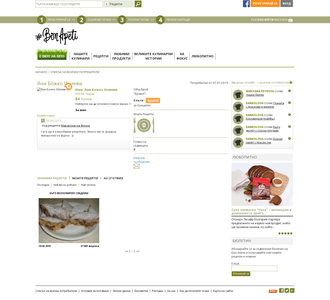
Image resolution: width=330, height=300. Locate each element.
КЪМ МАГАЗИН (269, 20)
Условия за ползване (95, 291)
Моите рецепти (85, 178)
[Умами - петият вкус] (288, 233)
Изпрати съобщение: (142, 160)
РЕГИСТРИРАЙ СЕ (59, 20)
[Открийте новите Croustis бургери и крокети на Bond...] (282, 233)
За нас (171, 291)
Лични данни (122, 291)
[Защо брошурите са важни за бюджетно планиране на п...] (291, 233)
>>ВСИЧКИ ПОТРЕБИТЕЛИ (273, 82)
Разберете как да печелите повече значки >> (103, 103)
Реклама (157, 291)
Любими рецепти (52, 178)
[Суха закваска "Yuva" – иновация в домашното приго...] (279, 233)
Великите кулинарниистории (153, 56)
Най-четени (88, 184)
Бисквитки (141, 291)
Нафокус (182, 56)
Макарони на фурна (75, 125)
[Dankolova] (238, 106)
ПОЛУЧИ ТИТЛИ (138, 20)
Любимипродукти (121, 56)
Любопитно (202, 56)
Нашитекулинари (81, 56)
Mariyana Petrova (260, 91)
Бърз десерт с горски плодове (263, 128)
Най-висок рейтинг (65, 184)
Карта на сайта (223, 291)
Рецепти (100, 56)
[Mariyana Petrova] (238, 95)
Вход (287, 3)
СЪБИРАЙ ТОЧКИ (99, 20)
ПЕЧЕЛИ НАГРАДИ (178, 20)
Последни (43, 184)
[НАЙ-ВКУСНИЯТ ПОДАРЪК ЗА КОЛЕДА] (285, 233)
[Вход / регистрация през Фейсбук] (247, 3)
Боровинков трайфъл (260, 119)
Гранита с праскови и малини (265, 105)
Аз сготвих (113, 178)
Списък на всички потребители (56, 291)
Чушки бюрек (255, 95)
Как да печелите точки (194, 291)
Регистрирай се (265, 3)
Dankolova (254, 103)
